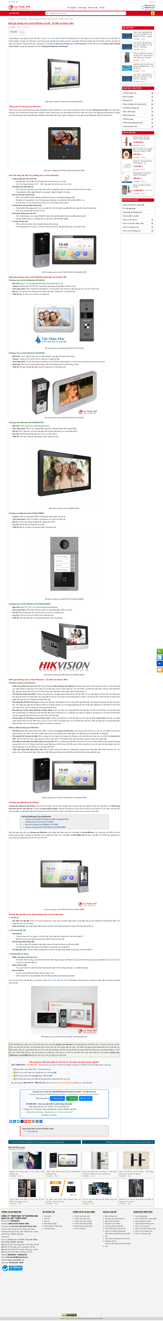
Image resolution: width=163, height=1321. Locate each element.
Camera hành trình (130, 126)
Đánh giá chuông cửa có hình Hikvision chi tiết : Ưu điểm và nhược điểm (51, 19)
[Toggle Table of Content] (20, 32)
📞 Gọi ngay (72, 1098)
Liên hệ (152, 2)
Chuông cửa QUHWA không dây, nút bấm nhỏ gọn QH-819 (46, 819)
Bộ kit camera (128, 97)
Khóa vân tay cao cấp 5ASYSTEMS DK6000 (141, 138)
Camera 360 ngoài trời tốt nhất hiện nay (118, 1245)
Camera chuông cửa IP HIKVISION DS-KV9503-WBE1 (45, 827)
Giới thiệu (47, 1216)
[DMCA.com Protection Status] (69, 1315)
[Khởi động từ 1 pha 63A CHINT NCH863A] (127, 178)
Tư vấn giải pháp (22, 19)
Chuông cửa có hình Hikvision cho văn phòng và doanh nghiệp (128, 1142)
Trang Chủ (11, 19)
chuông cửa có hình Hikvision (52, 980)
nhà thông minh (43, 203)
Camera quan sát (129, 93)
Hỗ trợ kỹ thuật (80, 1228)
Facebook (45, 1115)
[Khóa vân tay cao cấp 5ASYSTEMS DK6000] (127, 142)
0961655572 (150, 5)
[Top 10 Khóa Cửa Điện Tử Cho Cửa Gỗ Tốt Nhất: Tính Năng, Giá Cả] (27, 1188)
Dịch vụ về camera (130, 220)
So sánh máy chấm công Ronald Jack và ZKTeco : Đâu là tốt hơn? (63, 1200)
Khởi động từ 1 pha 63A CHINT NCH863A (141, 174)
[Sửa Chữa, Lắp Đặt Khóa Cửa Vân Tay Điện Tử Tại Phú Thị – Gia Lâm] (127, 78)
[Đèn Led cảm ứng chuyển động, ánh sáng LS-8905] (127, 154)
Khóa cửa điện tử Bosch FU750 (142, 186)
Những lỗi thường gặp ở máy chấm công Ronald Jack (27, 1173)
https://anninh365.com (64, 1083)
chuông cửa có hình (48, 38)
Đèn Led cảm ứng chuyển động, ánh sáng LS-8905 (142, 150)
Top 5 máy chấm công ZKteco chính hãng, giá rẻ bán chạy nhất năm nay (38, 1142)
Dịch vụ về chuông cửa (131, 231)
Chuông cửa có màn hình (42, 1092)
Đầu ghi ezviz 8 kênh (112, 1223)
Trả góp (101, 7)
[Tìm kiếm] (47, 13)
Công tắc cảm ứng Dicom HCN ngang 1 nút (142, 162)
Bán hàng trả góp (50, 1223)
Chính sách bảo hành (82, 1218)
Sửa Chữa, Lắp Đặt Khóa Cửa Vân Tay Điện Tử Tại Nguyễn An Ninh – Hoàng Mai (142, 34)
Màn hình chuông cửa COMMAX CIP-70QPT (42, 824)
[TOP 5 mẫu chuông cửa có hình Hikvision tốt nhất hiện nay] (63, 1160)
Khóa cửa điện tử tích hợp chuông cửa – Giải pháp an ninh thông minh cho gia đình (143, 56)
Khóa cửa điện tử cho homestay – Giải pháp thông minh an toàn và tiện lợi (136, 1173)
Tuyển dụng (82, 8)
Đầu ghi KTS (128, 100)
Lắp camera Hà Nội (112, 1221)
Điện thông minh (129, 115)
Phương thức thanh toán (53, 1226)
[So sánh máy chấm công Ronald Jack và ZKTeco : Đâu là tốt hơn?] (63, 1188)
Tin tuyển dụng (49, 1228)
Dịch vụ (47, 1221)
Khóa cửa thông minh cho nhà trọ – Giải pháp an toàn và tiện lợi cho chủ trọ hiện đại (100, 1173)
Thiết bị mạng (128, 119)
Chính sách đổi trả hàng (83, 1223)
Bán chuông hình (111, 1216)
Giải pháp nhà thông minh (132, 212)
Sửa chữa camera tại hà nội (115, 1228)
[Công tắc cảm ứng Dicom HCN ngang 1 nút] (127, 166)
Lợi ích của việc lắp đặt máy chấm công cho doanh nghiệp (100, 1200)
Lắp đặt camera (110, 1241)
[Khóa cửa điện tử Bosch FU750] (127, 189)
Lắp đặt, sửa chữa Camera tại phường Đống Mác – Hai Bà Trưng (143, 66)
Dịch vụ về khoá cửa (130, 227)
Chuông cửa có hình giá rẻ (114, 1218)
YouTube (53, 1115)
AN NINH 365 (32, 1065)
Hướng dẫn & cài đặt (130, 216)
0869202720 (150, 8)
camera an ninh (47, 721)
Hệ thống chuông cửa (131, 108)
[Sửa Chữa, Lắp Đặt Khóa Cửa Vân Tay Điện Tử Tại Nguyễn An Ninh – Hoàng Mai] (127, 36)
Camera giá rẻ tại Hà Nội (114, 1226)
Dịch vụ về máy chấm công (133, 223)
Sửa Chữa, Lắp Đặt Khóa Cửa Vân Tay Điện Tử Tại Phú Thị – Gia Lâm (142, 77)
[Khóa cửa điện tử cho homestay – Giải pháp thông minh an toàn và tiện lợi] (136, 1160)
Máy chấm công (129, 112)
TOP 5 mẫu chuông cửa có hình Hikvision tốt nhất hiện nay (63, 1173)
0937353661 (99, 1318)
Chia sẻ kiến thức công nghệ (133, 205)
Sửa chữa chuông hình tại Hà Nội (117, 1238)
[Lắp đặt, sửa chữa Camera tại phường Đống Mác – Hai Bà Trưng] (127, 68)
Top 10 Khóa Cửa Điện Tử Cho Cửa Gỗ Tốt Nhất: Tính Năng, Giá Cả (27, 1200)
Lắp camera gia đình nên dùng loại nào (117, 1235)
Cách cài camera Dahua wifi (115, 1231)
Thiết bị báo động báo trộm (133, 123)
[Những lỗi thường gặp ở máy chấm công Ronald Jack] (27, 1160)
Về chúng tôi (71, 8)
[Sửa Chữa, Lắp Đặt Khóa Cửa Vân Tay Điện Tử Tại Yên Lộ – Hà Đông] (127, 46)
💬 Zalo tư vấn (86, 1098)
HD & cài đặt (92, 8)
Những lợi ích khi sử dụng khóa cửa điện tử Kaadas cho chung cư (136, 1200)
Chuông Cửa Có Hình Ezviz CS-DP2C (39, 822)
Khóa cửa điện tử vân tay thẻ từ (134, 104)
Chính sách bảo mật (82, 1216)
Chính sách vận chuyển (83, 1221)
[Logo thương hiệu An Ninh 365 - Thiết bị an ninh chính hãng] (19, 7)
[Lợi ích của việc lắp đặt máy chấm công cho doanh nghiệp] (100, 1188)
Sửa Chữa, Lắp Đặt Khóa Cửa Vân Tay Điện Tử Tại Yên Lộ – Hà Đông (142, 45)
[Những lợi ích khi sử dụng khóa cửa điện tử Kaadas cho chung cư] (136, 1188)
